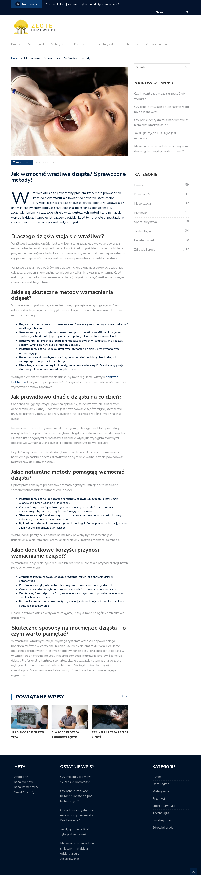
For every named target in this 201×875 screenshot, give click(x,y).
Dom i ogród (35, 44)
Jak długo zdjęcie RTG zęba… (27, 734)
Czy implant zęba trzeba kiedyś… (110, 734)
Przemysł (80, 44)
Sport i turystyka (104, 44)
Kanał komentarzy (26, 787)
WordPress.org (24, 792)
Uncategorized (144, 240)
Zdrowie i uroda (156, 44)
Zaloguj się (21, 777)
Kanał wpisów (23, 782)
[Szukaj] (168, 12)
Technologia (130, 44)
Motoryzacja (59, 44)
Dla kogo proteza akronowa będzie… (66, 734)
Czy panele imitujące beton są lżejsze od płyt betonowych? (82, 4)
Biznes (15, 44)
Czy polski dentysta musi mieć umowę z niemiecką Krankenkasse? (77, 815)
